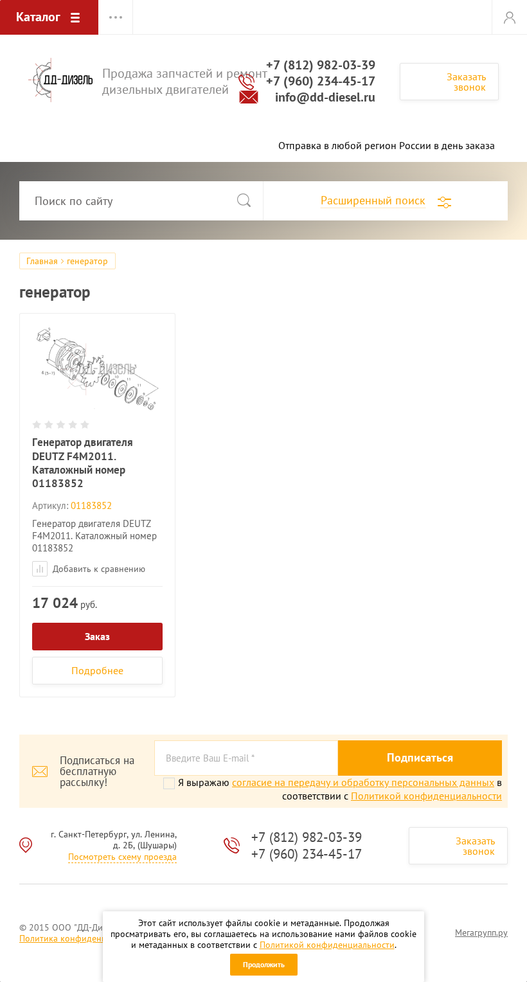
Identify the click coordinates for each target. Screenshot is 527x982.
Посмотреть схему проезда (122, 856)
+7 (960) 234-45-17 (320, 81)
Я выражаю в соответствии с (340, 789)
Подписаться (420, 757)
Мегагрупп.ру (481, 932)
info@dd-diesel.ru (325, 97)
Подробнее (97, 670)
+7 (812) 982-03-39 (320, 65)
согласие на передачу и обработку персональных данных (363, 782)
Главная (42, 260)
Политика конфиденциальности (83, 938)
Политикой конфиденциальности (327, 945)
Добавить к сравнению (97, 569)
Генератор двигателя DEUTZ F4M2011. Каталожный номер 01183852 (82, 462)
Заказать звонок (466, 81)
